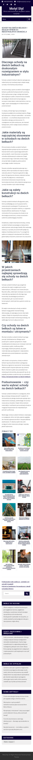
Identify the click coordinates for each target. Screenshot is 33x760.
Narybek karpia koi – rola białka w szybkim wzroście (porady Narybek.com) (16, 728)
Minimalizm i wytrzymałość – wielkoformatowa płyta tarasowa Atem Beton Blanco (15, 704)
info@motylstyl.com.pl (23, 1)
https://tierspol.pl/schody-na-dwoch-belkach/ (16, 377)
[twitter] (7, 4)
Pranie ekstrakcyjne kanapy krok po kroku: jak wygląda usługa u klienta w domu (16, 697)
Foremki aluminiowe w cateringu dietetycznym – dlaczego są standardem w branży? (16, 721)
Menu (4, 19)
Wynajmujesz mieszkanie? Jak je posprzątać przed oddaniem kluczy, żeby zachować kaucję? (16, 713)
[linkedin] (15, 4)
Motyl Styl (16, 8)
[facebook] (3, 4)
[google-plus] (11, 4)
